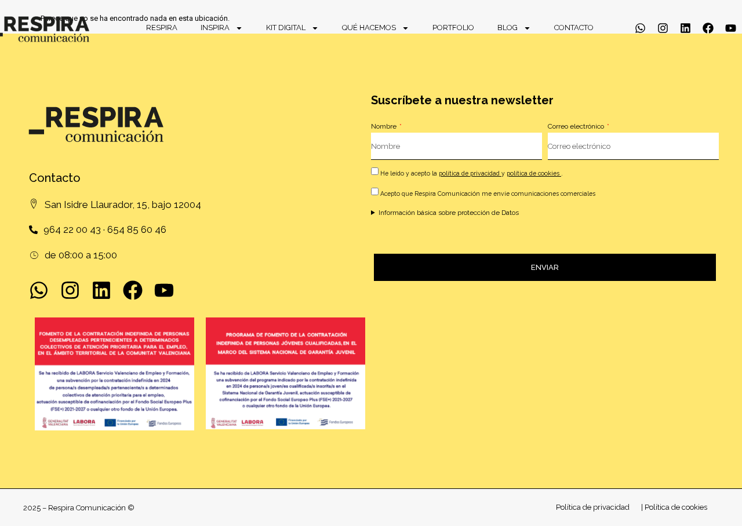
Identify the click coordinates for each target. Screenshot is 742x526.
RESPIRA (161, 27)
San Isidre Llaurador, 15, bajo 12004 (123, 204)
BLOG (507, 27)
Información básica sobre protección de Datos (449, 213)
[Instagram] (662, 28)
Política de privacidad (593, 507)
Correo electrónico (577, 126)
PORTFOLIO (453, 27)
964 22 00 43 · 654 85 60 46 (104, 229)
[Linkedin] (685, 28)
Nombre (384, 126)
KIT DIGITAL (285, 27)
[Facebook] (708, 28)
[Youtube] (730, 28)
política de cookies (534, 173)
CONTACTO (574, 27)
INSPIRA (215, 27)
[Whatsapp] (640, 28)
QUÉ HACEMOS (369, 27)
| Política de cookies (674, 507)
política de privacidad (470, 173)
